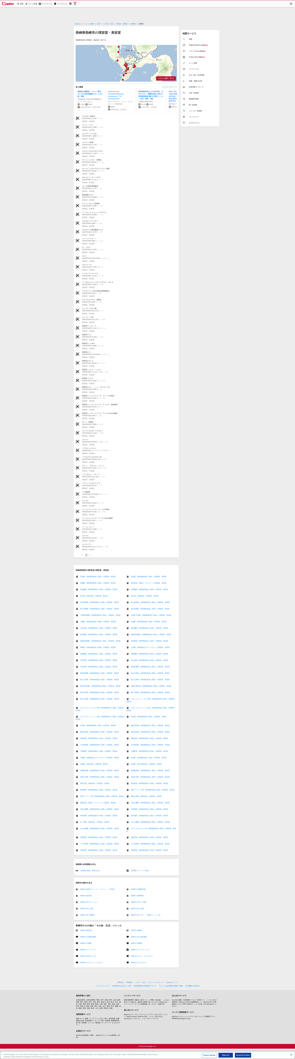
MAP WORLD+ (188, 1004)
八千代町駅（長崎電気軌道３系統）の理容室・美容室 (150, 844)
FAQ (143, 982)
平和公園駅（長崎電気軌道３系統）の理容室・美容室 (99, 809)
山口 (104, 1006)
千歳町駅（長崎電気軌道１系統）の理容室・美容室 (98, 751)
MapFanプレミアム (131, 1014)
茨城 (77, 1002)
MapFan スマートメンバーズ (182, 1016)
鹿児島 (105, 1008)
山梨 (80, 1004)
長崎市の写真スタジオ (88, 956)
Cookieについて (172, 982)
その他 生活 (108, 24)
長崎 (88, 1008)
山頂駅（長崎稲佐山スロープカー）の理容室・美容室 (150, 647)
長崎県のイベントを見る (140, 870)
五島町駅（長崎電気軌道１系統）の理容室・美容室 (149, 641)
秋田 (110, 1000)
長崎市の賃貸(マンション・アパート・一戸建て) (97, 889)
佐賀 (84, 1008)
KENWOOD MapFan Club (181, 1018)
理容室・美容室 (122, 24)
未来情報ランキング (92, 1021)
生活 (98, 24)
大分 (96, 1008)
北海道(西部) (90, 1000)
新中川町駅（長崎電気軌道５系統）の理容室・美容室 (99, 699)
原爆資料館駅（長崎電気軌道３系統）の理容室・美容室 (151, 634)
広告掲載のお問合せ (192, 986)
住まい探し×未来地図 (107, 1018)
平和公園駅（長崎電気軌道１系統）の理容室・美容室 (150, 803)
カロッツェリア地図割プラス (204, 1016)
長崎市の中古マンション (89, 902)
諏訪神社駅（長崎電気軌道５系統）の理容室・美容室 (99, 732)
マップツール (94, 1018)
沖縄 (110, 1008)
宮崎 (101, 1008)
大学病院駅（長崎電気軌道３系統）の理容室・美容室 (150, 745)
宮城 (106, 1000)
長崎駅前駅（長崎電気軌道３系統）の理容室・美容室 (99, 770)
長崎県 (133, 24)
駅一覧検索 (83, 1023)
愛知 (96, 1004)
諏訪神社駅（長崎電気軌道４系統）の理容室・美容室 (150, 725)
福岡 (80, 1008)
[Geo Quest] (75, 3)
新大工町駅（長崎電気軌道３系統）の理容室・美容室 (99, 679)
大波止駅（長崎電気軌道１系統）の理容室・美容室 (98, 628)
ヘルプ (137, 982)
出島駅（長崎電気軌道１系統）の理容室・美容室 (148, 758)
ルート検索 (84, 1018)
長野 (84, 1004)
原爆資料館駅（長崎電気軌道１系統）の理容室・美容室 (100, 641)
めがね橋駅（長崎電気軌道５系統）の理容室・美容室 (150, 822)
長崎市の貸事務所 (137, 895)
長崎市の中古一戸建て (139, 902)
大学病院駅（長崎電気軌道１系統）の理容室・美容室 (99, 745)
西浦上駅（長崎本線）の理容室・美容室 (94, 783)
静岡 (92, 1004)
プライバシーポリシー (156, 982)
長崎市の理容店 (136, 930)
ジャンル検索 (89, 24)
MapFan (78, 24)
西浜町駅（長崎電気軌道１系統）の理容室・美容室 (98, 790)
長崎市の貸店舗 (85, 895)
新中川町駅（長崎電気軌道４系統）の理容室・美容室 (150, 692)
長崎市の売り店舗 (137, 908)
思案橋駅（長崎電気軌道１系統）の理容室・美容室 (98, 654)
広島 (100, 1006)
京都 (113, 1004)
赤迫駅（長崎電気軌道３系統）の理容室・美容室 (98, 576)
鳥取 (87, 1006)
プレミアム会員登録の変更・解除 (171, 986)
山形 (114, 1000)
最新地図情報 (129, 1000)
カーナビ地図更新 (141, 1004)
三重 (101, 1004)
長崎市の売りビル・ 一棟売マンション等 (145, 915)
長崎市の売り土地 (86, 908)
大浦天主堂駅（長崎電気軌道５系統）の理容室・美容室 (151, 615)
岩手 (102, 1000)
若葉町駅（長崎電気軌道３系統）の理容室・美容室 (149, 850)
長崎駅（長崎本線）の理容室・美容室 (94, 764)
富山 (112, 1002)
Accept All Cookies (243, 1055)
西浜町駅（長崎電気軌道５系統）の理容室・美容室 (149, 783)
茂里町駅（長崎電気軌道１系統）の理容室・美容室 (149, 837)
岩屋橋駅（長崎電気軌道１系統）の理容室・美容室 (149, 589)
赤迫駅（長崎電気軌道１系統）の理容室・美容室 (148, 576)
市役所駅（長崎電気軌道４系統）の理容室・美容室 (98, 667)
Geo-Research (208, 1004)
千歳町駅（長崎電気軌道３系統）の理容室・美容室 (149, 751)
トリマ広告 (198, 1004)
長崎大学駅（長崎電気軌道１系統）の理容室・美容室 (150, 777)
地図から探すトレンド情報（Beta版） (148, 1000)
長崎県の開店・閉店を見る (90, 870)
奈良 (77, 1006)
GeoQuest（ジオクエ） (132, 1018)
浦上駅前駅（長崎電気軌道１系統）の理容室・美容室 (99, 602)
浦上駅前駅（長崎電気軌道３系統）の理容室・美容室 (150, 602)
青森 (98, 1000)
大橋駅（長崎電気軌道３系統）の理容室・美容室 (98, 622)
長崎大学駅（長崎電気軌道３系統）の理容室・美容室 (99, 777)
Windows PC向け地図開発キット (190, 1002)
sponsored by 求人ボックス (169, 87)
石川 (116, 1002)
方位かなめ (158, 1016)
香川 (112, 1006)
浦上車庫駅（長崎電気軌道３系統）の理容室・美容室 (99, 609)
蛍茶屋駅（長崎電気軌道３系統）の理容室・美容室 (149, 809)
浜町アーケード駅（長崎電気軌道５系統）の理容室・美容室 (152, 790)
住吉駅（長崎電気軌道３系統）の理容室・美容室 (148, 716)
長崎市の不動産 (85, 943)
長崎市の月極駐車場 (138, 889)
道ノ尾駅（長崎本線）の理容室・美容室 (94, 822)
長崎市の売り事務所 (87, 915)
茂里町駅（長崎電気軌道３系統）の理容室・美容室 (98, 837)
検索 (77, 1018)
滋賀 (105, 1004)
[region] (126, 63)
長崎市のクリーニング (88, 949)
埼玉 (90, 1002)
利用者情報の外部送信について (145, 986)
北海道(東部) (80, 1000)
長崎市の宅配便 (136, 943)
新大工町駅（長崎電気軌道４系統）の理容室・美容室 (150, 679)
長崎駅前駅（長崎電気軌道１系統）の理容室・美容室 (150, 770)
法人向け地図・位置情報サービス (184, 1000)
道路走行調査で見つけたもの (147, 1002)
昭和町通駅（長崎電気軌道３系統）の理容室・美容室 (150, 667)
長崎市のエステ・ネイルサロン (142, 956)
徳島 (108, 1006)
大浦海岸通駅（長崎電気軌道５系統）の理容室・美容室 (100, 615)
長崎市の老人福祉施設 (139, 937)
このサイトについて (102, 986)
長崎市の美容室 (85, 930)
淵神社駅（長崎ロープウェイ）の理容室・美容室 (98, 803)
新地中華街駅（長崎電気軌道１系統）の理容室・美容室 (151, 686)
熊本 (92, 1008)
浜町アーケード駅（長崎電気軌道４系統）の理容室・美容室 (102, 796)
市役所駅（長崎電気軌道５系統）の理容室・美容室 (98, 660)
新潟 (108, 1002)
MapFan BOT (143, 1016)
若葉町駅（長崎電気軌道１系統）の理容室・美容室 (98, 850)
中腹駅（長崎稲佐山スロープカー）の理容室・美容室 (99, 758)
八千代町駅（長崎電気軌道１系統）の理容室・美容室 (99, 844)
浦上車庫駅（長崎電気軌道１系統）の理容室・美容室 (150, 609)
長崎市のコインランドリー (140, 949)
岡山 (95, 1006)
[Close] (291, 1054)
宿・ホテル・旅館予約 (156, 1004)
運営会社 (120, 982)
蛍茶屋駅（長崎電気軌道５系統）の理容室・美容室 (149, 815)
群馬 (86, 1002)
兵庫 (117, 1004)
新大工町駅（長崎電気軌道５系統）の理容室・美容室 (150, 673)
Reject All (225, 1055)
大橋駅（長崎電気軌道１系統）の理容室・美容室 (148, 622)
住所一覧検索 (105, 1021)
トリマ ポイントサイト (150, 1018)
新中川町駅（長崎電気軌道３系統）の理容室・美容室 (99, 692)
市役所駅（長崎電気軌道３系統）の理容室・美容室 (149, 660)
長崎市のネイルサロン (139, 962)
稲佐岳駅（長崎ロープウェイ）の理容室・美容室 (148, 583)
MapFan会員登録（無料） (85, 1035)
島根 (91, 1006)
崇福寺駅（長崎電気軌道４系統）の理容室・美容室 (98, 738)
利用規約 (129, 982)
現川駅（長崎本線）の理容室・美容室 (94, 596)
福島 (118, 1000)
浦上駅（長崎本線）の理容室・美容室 (144, 596)
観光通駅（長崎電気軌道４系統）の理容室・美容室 (98, 634)
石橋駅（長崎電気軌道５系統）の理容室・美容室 (98, 583)
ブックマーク (106, 1023)
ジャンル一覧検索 (94, 1023)
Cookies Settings (209, 1055)
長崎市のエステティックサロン (91, 962)
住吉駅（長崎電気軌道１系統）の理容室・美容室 (98, 725)
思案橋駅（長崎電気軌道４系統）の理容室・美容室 (149, 654)
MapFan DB (207, 1002)
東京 (98, 1002)
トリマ (151, 1016)
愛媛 (116, 1006)
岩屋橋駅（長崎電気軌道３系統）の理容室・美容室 (98, 589)
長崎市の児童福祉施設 (88, 937)
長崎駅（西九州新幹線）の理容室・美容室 (146, 764)
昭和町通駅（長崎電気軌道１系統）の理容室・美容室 (99, 673)
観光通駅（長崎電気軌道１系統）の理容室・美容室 (149, 628)
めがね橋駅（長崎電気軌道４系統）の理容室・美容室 (99, 828)
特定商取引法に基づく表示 (121, 986)
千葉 (94, 1002)
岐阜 (88, 1004)
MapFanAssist (132, 1016)
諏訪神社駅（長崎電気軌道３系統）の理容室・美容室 (150, 732)
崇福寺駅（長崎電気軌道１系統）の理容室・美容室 (149, 738)
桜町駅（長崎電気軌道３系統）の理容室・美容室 (98, 647)
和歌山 (82, 1006)
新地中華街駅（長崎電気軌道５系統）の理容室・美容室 (100, 686)
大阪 (109, 1004)
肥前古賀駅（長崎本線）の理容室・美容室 (146, 796)
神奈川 (103, 1002)
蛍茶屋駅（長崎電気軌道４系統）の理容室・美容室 (98, 815)
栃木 (81, 1002)
